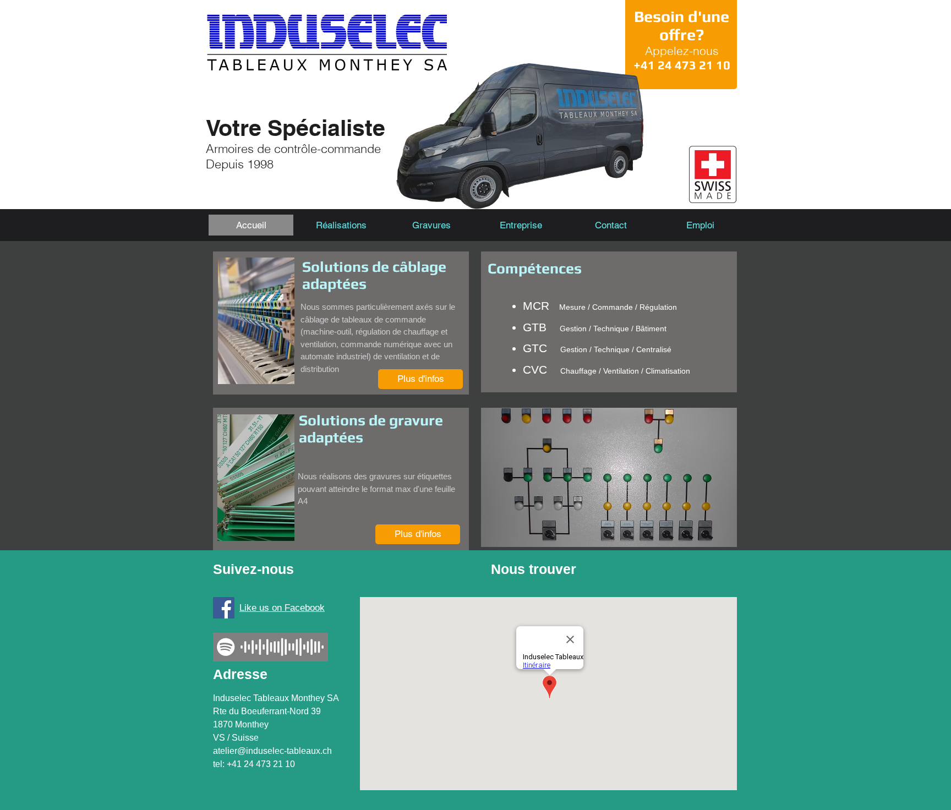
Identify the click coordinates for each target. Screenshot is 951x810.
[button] (521, 225)
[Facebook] (223, 608)
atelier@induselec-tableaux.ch (272, 751)
